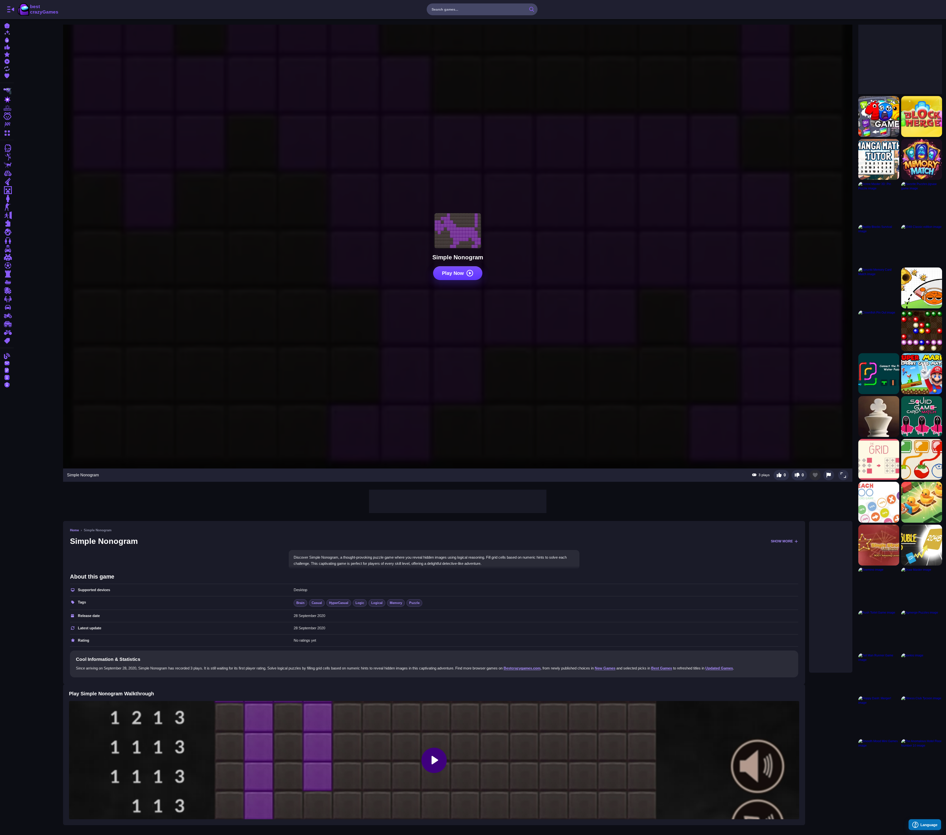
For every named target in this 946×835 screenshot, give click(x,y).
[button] (843, 475)
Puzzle (414, 603)
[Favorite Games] (7, 75)
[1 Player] (7, 198)
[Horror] (7, 232)
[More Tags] (7, 340)
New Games (605, 668)
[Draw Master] (921, 588)
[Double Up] (921, 545)
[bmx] (7, 332)
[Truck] (7, 290)
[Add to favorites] (815, 475)
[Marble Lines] (921, 330)
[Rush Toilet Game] (878, 630)
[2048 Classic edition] (921, 245)
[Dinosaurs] (7, 165)
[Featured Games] (7, 53)
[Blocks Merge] (921, 116)
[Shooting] (7, 91)
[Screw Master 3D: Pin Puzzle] (878, 202)
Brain (300, 603)
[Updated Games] (7, 68)
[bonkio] (921, 673)
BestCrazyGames (38, 9)
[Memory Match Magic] (921, 159)
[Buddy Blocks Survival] (878, 245)
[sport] (7, 265)
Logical (377, 603)
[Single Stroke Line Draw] (878, 545)
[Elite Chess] (878, 416)
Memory (396, 603)
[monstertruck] (7, 324)
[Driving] (7, 249)
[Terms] (7, 369)
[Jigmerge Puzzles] (921, 630)
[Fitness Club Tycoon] (921, 716)
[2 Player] (7, 240)
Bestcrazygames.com (522, 668)
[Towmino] (878, 588)
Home (74, 530)
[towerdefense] (7, 274)
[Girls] (7, 116)
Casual (317, 603)
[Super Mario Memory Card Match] (921, 373)
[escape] (7, 215)
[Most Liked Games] (7, 46)
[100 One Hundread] (878, 116)
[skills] (7, 299)
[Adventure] (7, 108)
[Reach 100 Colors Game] (878, 502)
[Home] (7, 25)
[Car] (7, 173)
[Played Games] (7, 61)
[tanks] (7, 282)
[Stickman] (7, 156)
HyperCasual (338, 603)
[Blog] (7, 355)
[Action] (7, 99)
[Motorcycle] (7, 316)
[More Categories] (7, 132)
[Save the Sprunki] (921, 287)
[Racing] (7, 124)
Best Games (661, 668)
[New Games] (7, 32)
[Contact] (7, 362)
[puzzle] (7, 223)
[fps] (7, 207)
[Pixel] (7, 257)
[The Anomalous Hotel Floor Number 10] (921, 759)
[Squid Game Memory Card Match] (921, 416)
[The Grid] (878, 459)
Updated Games (719, 668)
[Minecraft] (7, 190)
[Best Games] (7, 39)
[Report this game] (828, 475)
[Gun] (7, 182)
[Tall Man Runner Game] (878, 673)
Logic (359, 603)
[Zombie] (7, 148)
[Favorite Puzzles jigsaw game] (921, 202)
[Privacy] (7, 384)
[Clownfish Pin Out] (878, 330)
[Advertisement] (457, 501)
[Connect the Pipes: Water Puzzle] (878, 373)
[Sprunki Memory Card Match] (878, 287)
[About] (7, 377)
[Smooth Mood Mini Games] (878, 759)
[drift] (7, 307)
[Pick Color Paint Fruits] (921, 459)
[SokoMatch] (921, 502)
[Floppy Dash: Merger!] (878, 716)
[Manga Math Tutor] (878, 159)
